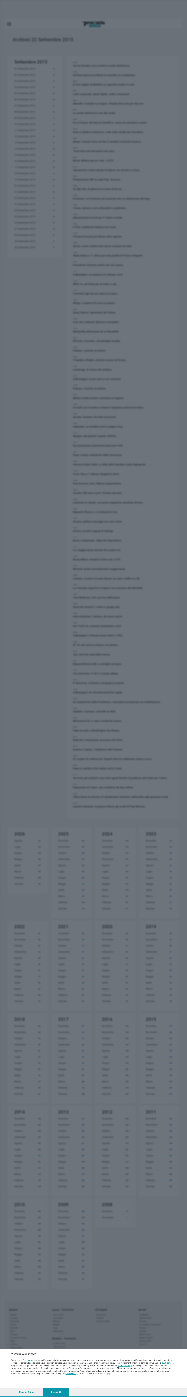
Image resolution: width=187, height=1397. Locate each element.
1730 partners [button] (28, 1360)
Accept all (56, 1392)
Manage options (27, 1392)
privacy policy (71, 1373)
